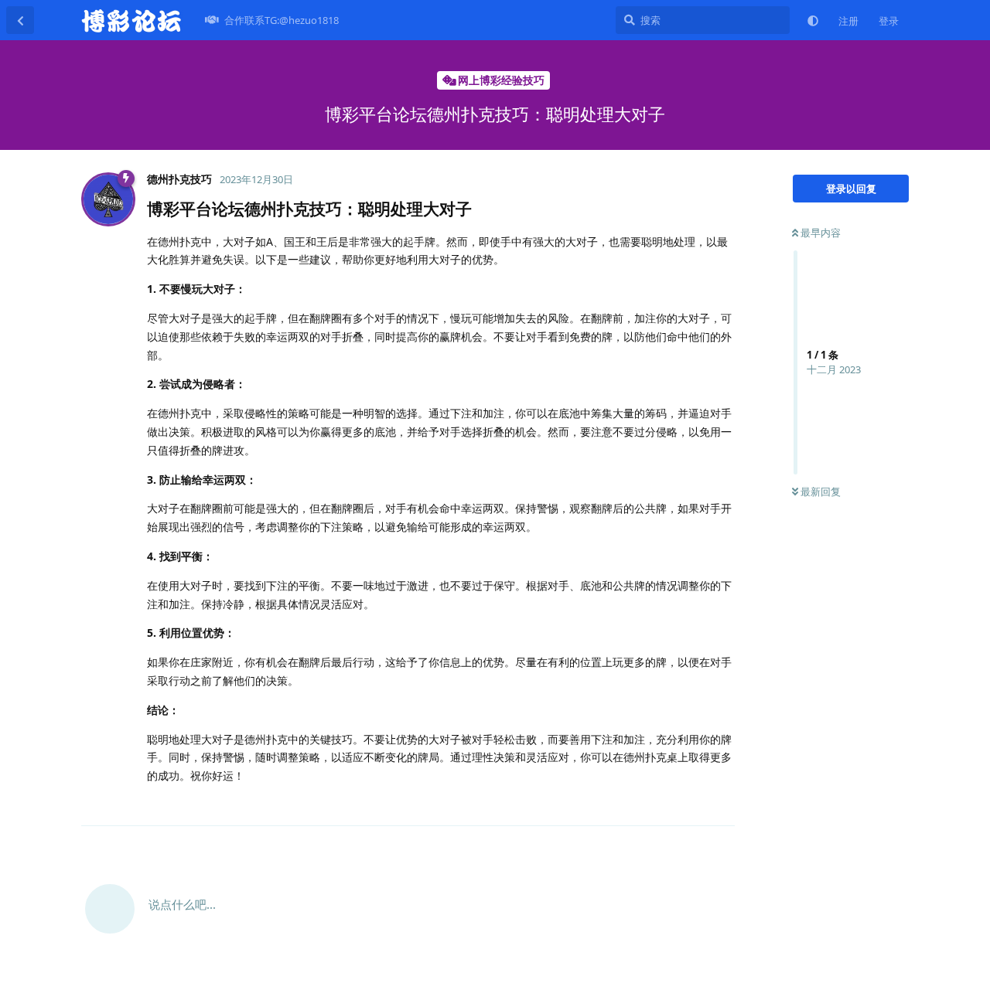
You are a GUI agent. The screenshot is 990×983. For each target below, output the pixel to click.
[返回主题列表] (20, 20)
